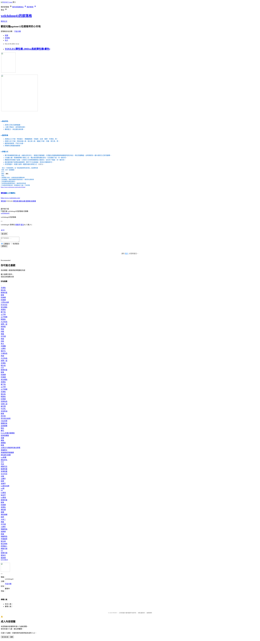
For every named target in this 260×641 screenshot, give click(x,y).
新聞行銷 (4, 553)
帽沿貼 (3, 290)
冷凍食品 (4, 353)
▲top (2, 230)
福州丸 (3, 351)
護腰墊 (3, 443)
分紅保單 (4, 421)
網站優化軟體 (6, 455)
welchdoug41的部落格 (16, 16)
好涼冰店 (4, 305)
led (2, 490)
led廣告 (3, 493)
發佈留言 (4, 246)
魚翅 (2, 356)
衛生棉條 (4, 544)
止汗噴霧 (4, 317)
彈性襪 (3, 193)
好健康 (3, 399)
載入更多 (4, 234)
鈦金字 (3, 495)
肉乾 (2, 341)
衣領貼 (3, 288)
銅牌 (2, 481)
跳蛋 (2, 534)
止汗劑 (3, 314)
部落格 (7, 38)
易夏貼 (3, 309)
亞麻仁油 (4, 404)
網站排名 (4, 460)
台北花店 (4, 474)
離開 (11, 637)
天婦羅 (3, 346)
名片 (6, 40)
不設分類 (17, 31)
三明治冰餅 (5, 302)
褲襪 (20, 201)
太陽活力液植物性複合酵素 (10, 448)
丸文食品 (4, 322)
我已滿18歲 (5, 637)
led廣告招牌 (5, 486)
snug (2, 367)
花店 (2, 464)
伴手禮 (3, 336)
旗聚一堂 (4, 324)
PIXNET (115, 613)
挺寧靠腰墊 (5, 435)
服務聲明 (149, 613)
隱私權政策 (141, 613)
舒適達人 (4, 546)
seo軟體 (3, 457)
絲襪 (23, 201)
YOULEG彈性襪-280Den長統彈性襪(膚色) (27, 49)
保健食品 (4, 401)
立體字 (3, 479)
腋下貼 (3, 312)
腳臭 (2, 295)
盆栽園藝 (4, 426)
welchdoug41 (5, 213)
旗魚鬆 (3, 326)
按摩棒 (3, 531)
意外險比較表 (6, 418)
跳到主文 (4, 21)
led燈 (2, 488)
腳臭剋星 (4, 292)
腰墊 (2, 440)
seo (2, 550)
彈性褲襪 (4, 514)
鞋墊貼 (3, 319)
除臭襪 (3, 297)
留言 (22, 225)
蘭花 (2, 430)
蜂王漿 (3, 406)
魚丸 (2, 344)
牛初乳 (3, 409)
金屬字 (3, 483)
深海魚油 (4, 411)
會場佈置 (4, 471)
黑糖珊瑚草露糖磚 (7, 452)
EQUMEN (4, 560)
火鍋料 (3, 348)
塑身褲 (3, 558)
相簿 (6, 35)
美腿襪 (33, 201)
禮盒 (2, 334)
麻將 (2, 517)
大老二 (3, 519)
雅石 (2, 428)
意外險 (3, 416)
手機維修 (4, 539)
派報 (2, 476)
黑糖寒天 (4, 450)
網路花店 (4, 466)
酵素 (2, 413)
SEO (2, 462)
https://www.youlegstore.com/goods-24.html (13, 187)
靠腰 (2, 438)
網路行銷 (4, 548)
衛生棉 (3, 541)
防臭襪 (3, 300)
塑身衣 (3, 555)
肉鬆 (2, 331)
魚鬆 (2, 329)
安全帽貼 (4, 307)
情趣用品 (4, 529)
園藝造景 (4, 423)
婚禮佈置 (4, 469)
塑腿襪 (28, 201)
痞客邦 (17, 225)
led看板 (3, 497)
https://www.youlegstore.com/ (10, 198)
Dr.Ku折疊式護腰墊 (8, 433)
